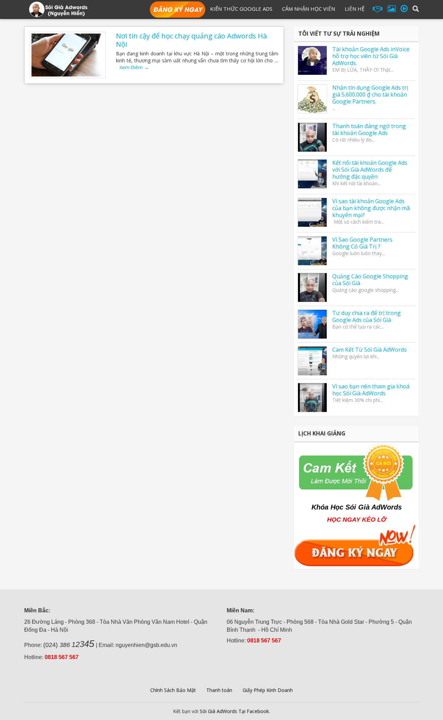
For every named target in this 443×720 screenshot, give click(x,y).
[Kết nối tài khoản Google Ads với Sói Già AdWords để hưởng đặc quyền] (312, 174)
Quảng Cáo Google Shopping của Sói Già (370, 279)
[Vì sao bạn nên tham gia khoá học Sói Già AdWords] (312, 397)
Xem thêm (134, 67)
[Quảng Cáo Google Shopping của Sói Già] (312, 287)
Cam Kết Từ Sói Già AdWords (369, 349)
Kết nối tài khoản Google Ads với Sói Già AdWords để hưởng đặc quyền (369, 169)
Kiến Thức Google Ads (241, 8)
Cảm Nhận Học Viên (308, 8)
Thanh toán (219, 690)
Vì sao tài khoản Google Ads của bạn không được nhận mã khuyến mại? (371, 208)
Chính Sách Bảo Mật (173, 690)
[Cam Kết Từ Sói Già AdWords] (312, 360)
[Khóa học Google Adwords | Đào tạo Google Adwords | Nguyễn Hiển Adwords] (58, 9)
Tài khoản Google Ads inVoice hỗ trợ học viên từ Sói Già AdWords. (370, 56)
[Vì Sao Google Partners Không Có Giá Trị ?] (312, 250)
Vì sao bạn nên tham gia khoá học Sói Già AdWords (370, 389)
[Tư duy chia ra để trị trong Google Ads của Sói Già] (312, 324)
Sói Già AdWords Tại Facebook (234, 711)
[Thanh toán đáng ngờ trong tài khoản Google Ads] (312, 137)
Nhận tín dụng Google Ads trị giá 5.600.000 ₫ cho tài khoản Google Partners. (370, 94)
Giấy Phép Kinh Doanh (268, 690)
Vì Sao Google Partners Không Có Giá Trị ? (362, 243)
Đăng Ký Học (177, 10)
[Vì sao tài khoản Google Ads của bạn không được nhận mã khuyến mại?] (312, 212)
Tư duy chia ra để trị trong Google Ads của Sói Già (366, 316)
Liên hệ (354, 8)
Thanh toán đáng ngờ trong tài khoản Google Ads (369, 129)
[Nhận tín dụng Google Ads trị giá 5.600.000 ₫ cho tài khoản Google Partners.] (312, 98)
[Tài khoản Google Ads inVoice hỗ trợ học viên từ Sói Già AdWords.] (312, 60)
